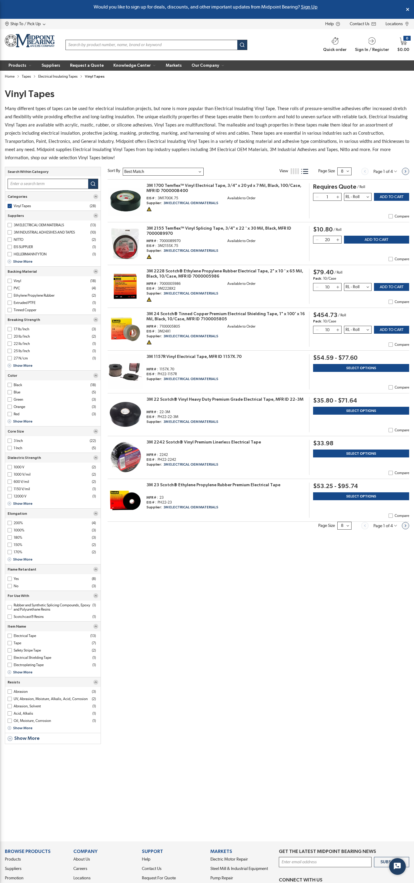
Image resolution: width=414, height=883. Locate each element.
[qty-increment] (337, 197)
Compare (402, 216)
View (283, 171)
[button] (20, 65)
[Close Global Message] (407, 9)
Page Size (326, 171)
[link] (365, 171)
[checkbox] (10, 206)
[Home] (30, 41)
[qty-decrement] (317, 197)
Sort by (114, 171)
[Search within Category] (93, 184)
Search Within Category (28, 172)
